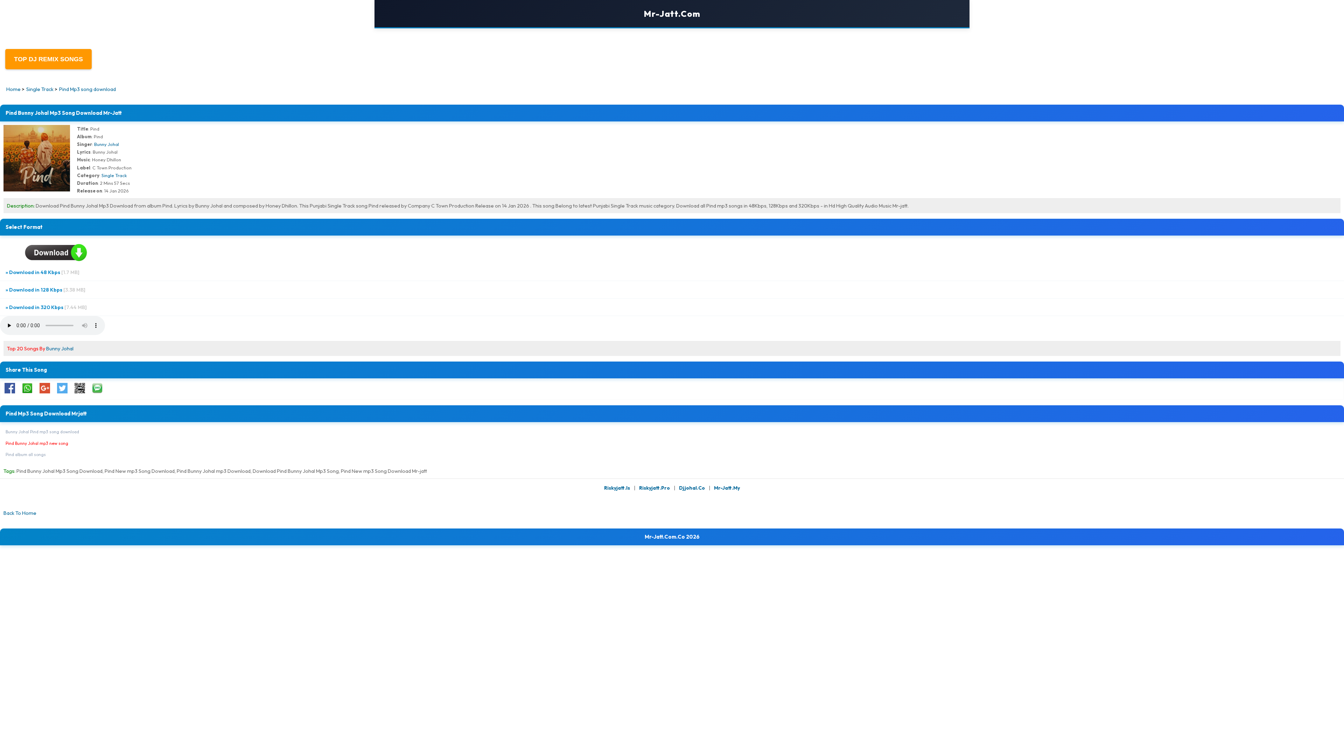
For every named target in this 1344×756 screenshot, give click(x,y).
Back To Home (20, 513)
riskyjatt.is (617, 488)
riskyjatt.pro (654, 488)
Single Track (114, 175)
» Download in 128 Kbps (45, 289)
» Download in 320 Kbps (46, 307)
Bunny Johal (106, 144)
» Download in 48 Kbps (42, 272)
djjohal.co (692, 488)
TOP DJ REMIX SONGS (48, 59)
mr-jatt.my (727, 488)
